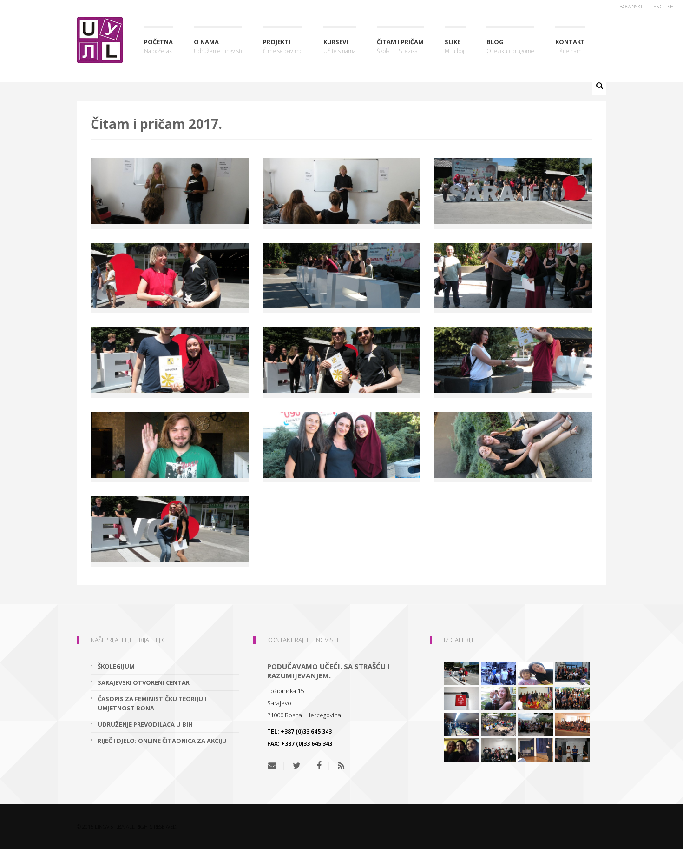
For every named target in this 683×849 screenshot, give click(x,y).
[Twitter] (297, 766)
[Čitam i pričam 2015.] (461, 749)
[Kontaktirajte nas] (275, 766)
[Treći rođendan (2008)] (461, 724)
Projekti (282, 46)
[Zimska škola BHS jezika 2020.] (498, 749)
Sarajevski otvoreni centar (144, 682)
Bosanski (630, 6)
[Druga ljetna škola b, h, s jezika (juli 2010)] (572, 673)
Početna (158, 46)
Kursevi (339, 46)
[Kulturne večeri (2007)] (535, 698)
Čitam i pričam (400, 46)
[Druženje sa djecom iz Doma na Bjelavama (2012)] (535, 673)
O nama (218, 46)
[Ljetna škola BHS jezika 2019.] (498, 724)
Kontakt (570, 46)
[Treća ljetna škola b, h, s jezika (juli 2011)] (535, 724)
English (663, 6)
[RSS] (341, 766)
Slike (455, 46)
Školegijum (116, 666)
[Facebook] (319, 766)
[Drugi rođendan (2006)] (535, 749)
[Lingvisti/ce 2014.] (572, 749)
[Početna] (100, 40)
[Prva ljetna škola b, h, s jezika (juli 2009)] (498, 673)
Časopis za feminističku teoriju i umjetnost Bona (152, 703)
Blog (510, 46)
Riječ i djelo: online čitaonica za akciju (162, 740)
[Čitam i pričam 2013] (498, 698)
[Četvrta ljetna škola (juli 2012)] (572, 724)
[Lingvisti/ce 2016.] (572, 698)
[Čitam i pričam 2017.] (461, 673)
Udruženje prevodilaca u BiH (145, 724)
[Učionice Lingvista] (461, 698)
